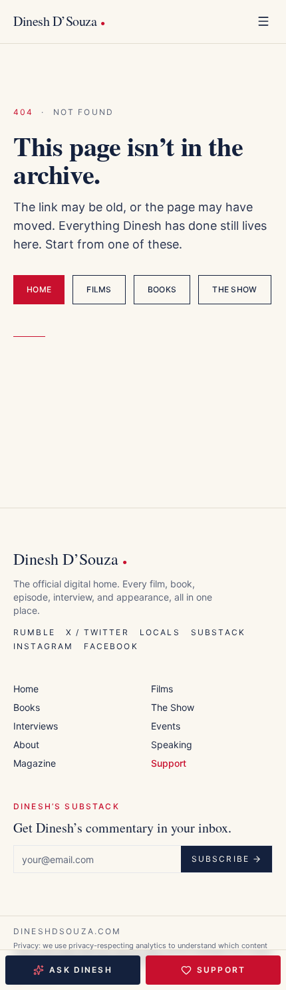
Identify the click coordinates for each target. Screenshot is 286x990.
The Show (234, 289)
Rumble (34, 632)
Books (162, 289)
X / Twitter (97, 632)
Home (39, 289)
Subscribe (220, 859)
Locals (160, 632)
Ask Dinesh (80, 970)
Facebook (111, 646)
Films (99, 289)
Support (221, 970)
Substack (218, 632)
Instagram (43, 646)
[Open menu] (263, 21)
